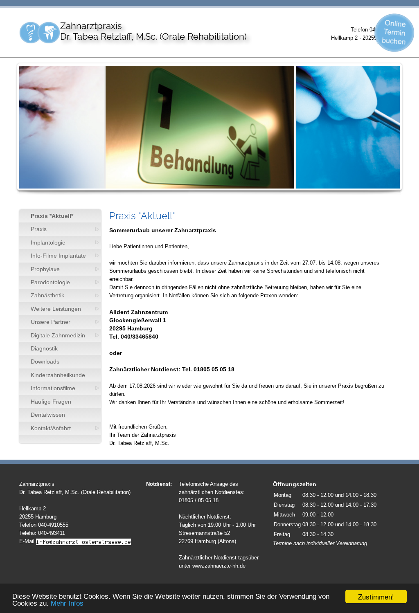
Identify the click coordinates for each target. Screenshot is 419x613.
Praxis (39, 229)
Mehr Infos (67, 603)
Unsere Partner (50, 322)
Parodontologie (50, 282)
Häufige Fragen (51, 401)
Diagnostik (44, 348)
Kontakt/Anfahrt (51, 428)
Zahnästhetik (47, 295)
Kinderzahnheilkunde (58, 375)
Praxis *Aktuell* (52, 216)
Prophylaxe (45, 269)
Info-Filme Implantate (58, 255)
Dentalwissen (48, 414)
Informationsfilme (53, 388)
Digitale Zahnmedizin (58, 335)
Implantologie (48, 242)
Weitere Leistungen (56, 308)
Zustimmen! (376, 596)
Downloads (45, 361)
